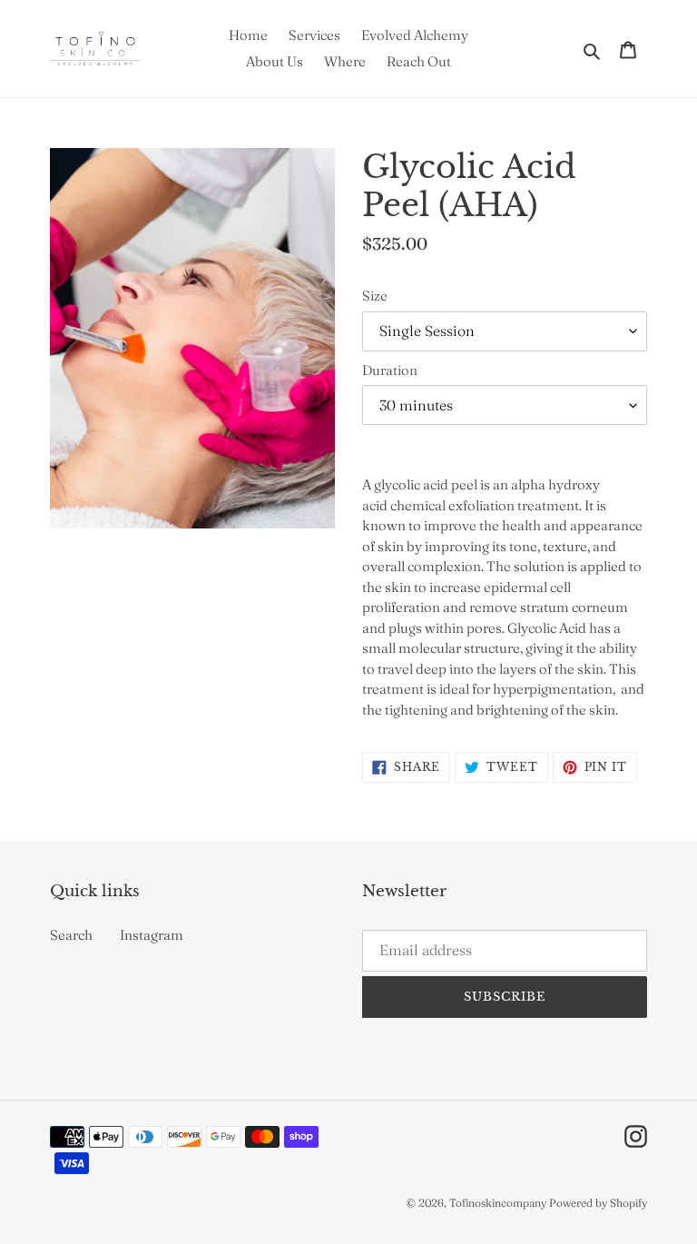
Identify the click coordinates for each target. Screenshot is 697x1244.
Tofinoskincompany (497, 1202)
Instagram (151, 934)
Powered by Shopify (598, 1202)
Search (71, 934)
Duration (389, 370)
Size (375, 295)
